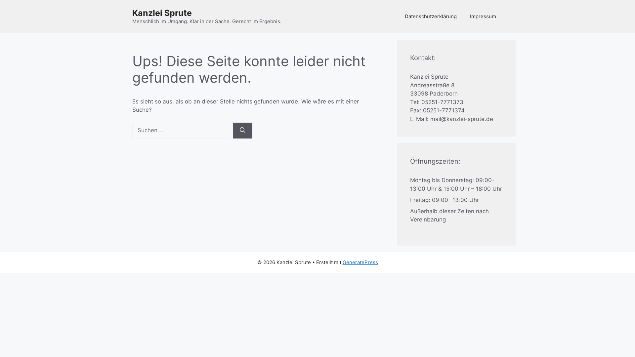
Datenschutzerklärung (431, 16)
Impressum (483, 16)
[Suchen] (242, 131)
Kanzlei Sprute (162, 13)
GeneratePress (360, 262)
